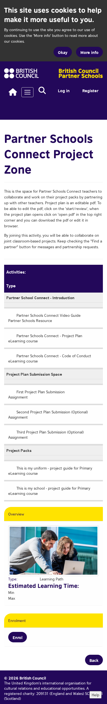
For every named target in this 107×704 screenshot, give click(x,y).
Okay (62, 52)
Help (95, 694)
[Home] (12, 92)
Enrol (17, 637)
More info (89, 52)
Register (90, 90)
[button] (42, 90)
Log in (64, 90)
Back (93, 660)
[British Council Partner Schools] (53, 73)
